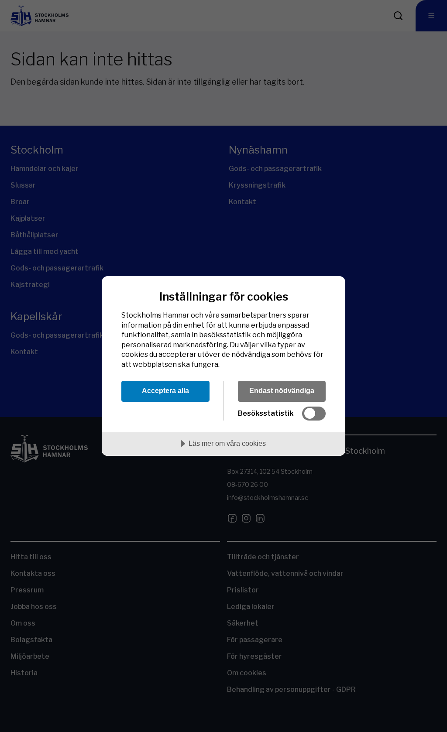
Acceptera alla (165, 390)
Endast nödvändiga (281, 390)
